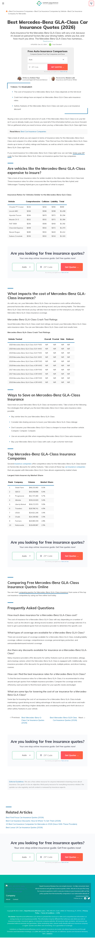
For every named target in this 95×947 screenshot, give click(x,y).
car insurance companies (75, 467)
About (8, 899)
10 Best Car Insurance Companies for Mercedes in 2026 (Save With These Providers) (41, 824)
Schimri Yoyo (35, 78)
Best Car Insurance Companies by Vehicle (50, 11)
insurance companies (23, 463)
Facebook (85, 898)
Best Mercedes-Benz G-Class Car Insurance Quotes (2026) (32, 720)
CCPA (58, 913)
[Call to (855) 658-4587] (91, 3)
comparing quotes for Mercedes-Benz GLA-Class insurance (43, 592)
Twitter (89, 898)
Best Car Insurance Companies (21, 11)
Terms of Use (63, 71)
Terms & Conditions (47, 913)
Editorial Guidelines (16, 782)
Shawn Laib (70, 78)
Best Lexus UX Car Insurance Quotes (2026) (24, 827)
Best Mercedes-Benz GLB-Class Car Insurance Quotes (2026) (63, 718)
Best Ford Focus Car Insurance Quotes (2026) (25, 817)
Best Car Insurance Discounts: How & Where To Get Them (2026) (33, 821)
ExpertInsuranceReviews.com (34, 911)
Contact (15, 899)
